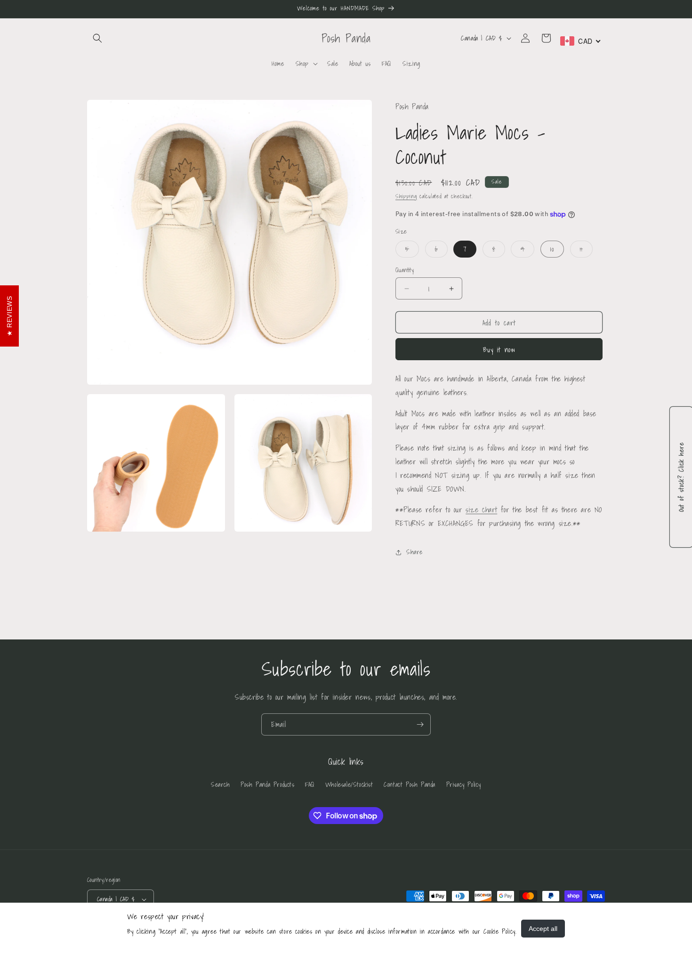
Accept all (543, 928)
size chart (481, 509)
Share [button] (414, 552)
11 (586, 250)
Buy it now (499, 349)
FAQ (309, 784)
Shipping (406, 196)
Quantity (404, 270)
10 (552, 249)
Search (220, 784)
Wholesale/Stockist (349, 784)
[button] (97, 38)
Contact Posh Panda (409, 784)
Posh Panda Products (267, 784)
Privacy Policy (463, 784)
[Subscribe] (420, 724)
